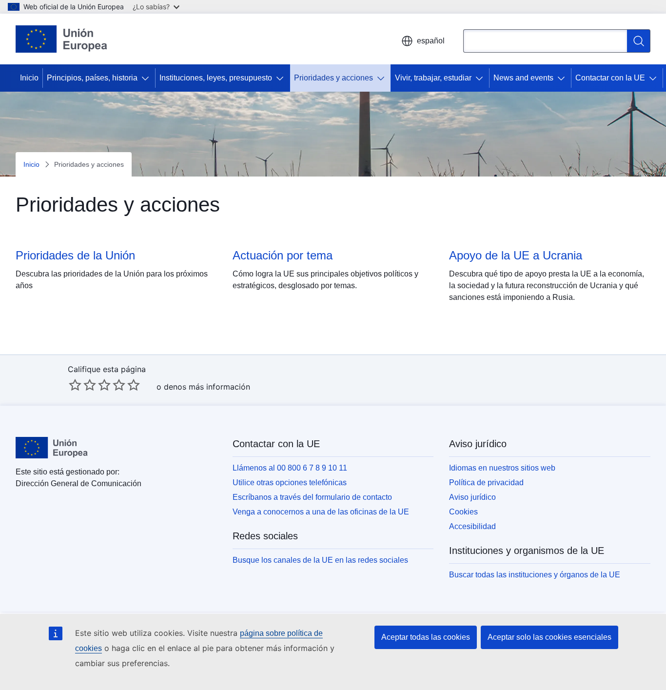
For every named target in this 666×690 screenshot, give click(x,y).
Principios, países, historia (92, 78)
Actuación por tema (283, 255)
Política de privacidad (486, 482)
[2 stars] (82, 384)
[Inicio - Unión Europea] (61, 39)
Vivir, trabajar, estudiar (433, 78)
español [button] (431, 41)
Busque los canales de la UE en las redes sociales (320, 560)
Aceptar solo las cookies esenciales (549, 637)
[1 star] (75, 384)
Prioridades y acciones (333, 78)
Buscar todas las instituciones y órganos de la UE (534, 575)
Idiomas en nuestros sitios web (502, 468)
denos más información (207, 387)
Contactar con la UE (610, 78)
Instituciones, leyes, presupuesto (215, 78)
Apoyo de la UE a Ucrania (515, 255)
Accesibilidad (472, 526)
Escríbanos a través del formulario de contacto (312, 497)
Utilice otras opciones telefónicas (290, 482)
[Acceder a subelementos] (147, 78)
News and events (523, 78)
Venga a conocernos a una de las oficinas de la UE (321, 512)
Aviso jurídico (472, 497)
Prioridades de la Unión (75, 255)
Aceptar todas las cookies (425, 637)
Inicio (29, 78)
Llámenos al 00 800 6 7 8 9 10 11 (290, 468)
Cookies (463, 512)
